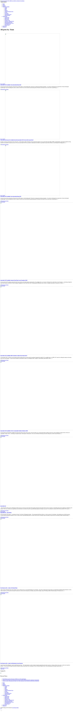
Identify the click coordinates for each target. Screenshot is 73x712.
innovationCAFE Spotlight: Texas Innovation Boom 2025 (10, 84)
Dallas (6, 8)
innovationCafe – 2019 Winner (6, 512)
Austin (6, 7)
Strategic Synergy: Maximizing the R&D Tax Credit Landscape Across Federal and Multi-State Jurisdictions (21, 680)
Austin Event (7, 17)
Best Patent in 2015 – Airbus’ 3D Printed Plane (8, 587)
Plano (6, 9)
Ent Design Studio (15, 707)
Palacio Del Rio (7, 15)
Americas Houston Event (9, 11)
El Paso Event (7, 25)
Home (4, 3)
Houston (6, 10)
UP (1, 708)
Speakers (4, 5)
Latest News (5, 704)
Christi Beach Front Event (9, 23)
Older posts (2, 668)
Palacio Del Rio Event (8, 22)
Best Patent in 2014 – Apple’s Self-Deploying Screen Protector (11, 663)
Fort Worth (6, 13)
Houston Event (7, 20)
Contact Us (4, 705)
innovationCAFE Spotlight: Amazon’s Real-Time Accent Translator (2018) (13, 280)
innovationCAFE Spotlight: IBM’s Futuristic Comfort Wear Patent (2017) (13, 355)
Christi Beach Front (8, 14)
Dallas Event (7, 18)
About (4, 4)
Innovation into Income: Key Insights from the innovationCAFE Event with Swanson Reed (16, 139)
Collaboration (5, 16)
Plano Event (7, 19)
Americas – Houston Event (9, 21)
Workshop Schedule (6, 6)
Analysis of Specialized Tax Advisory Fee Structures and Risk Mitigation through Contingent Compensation (21, 679)
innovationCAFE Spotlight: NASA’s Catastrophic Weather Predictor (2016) (14, 430)
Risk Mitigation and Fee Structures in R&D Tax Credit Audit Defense (14, 678)
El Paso (6, 12)
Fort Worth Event (8, 24)
